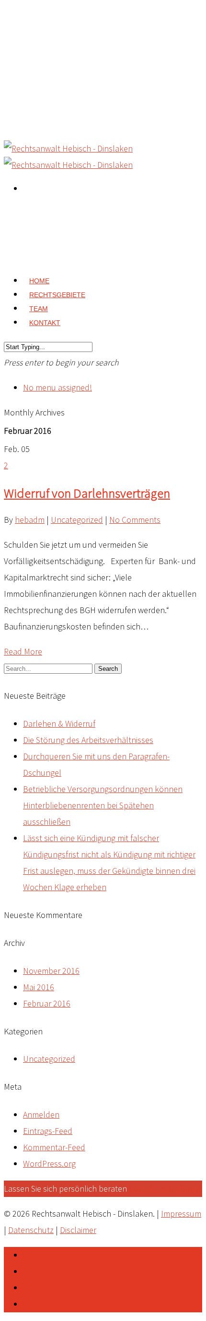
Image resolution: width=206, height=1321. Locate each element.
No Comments (134, 519)
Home (34, 1254)
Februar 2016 (46, 1003)
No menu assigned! (57, 387)
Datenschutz (31, 1229)
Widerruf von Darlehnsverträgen (87, 493)
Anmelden (41, 1114)
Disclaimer (78, 1229)
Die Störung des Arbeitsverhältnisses (88, 739)
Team (32, 1287)
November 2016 (51, 970)
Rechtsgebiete (48, 1271)
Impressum (181, 1213)
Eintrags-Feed (47, 1130)
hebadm (30, 519)
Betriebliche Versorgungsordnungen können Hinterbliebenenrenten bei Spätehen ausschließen (103, 805)
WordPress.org (49, 1163)
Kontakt (44, 323)
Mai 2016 (38, 987)
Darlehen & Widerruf (59, 723)
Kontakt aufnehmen (165, 1188)
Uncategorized (77, 519)
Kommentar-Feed (54, 1147)
